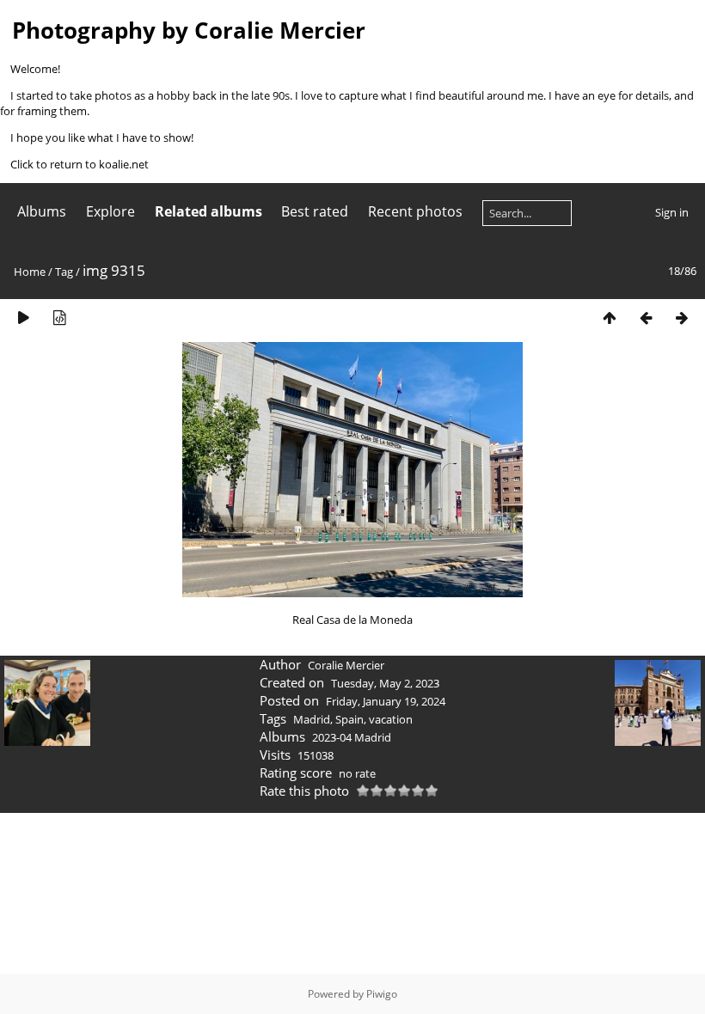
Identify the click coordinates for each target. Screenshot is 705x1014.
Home (30, 271)
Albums (41, 211)
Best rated (314, 211)
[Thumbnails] (610, 317)
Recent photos (415, 211)
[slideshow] (23, 317)
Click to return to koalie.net (79, 164)
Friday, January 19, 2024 (385, 701)
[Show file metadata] (59, 317)
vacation (391, 719)
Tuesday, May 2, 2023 (385, 683)
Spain (349, 719)
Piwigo (381, 994)
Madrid (311, 719)
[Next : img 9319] (682, 317)
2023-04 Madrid (351, 737)
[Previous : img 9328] (646, 317)
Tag (64, 271)
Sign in (672, 212)
